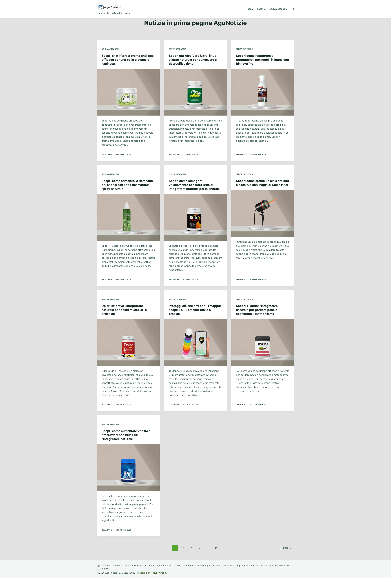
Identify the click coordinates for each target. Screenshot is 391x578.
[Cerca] (293, 9)
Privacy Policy (159, 572)
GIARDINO (261, 9)
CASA (250, 9)
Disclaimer (144, 572)
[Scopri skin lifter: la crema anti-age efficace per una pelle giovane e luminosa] (128, 92)
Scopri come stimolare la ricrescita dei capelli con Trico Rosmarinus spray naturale (127, 185)
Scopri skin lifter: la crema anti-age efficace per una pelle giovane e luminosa (128, 59)
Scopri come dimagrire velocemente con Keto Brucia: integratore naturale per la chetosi (194, 185)
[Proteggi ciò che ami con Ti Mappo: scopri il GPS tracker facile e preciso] (195, 342)
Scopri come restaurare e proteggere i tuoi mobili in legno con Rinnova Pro (262, 59)
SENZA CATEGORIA (278, 9)
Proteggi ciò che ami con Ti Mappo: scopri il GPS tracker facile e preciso (195, 310)
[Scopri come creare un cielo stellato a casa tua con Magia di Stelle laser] (262, 213)
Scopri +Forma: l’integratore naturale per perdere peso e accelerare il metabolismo (257, 310)
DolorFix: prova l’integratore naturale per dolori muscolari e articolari (124, 310)
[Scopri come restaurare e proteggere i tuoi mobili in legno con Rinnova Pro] (262, 92)
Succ (286, 548)
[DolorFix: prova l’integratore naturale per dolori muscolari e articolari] (128, 342)
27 (216, 548)
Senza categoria (110, 49)
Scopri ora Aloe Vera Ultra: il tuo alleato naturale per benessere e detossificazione (193, 59)
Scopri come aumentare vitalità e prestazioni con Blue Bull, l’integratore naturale (126, 435)
